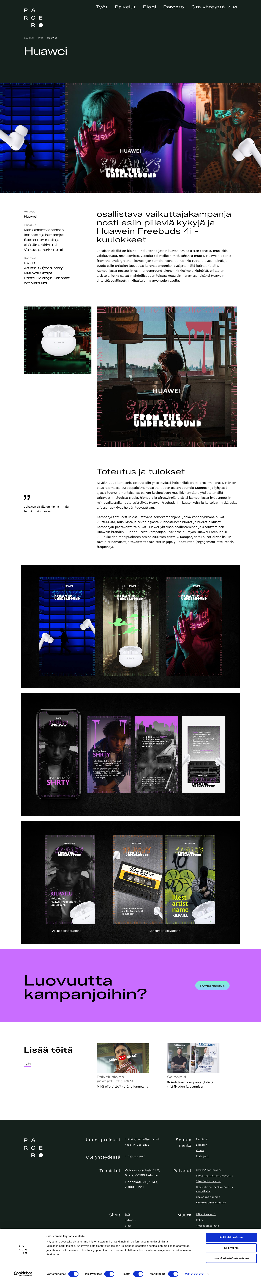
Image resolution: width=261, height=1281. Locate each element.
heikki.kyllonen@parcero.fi (142, 1139)
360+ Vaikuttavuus (208, 1181)
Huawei (52, 37)
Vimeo (200, 1150)
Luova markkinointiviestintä (214, 1175)
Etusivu (29, 37)
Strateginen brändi (208, 1169)
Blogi (149, 6)
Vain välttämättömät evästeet (231, 1258)
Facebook (202, 1139)
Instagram (202, 1156)
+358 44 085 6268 (137, 1144)
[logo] (48, 1147)
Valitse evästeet (195, 1273)
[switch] (109, 1274)
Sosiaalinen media (208, 1196)
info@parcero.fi (135, 1156)
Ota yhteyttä (208, 6)
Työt (102, 6)
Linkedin (202, 1144)
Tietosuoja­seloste (207, 1225)
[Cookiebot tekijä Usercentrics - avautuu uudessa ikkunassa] (23, 1274)
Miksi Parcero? (206, 1214)
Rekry (199, 1220)
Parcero (173, 6)
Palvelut (125, 6)
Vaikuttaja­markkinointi (211, 1202)
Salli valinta (231, 1247)
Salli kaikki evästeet (231, 1237)
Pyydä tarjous (212, 985)
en (235, 7)
